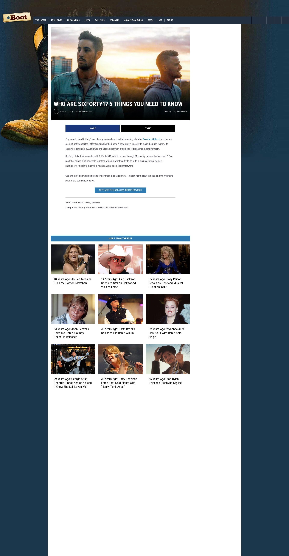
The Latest (40, 20)
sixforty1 (95, 202)
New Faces (123, 207)
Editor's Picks (84, 202)
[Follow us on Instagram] (285, 20)
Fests (151, 20)
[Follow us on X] (277, 20)
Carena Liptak (65, 111)
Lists (87, 20)
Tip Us (170, 20)
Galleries (100, 20)
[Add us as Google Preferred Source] (262, 20)
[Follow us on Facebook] (270, 20)
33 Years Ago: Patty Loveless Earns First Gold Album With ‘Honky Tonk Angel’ (119, 383)
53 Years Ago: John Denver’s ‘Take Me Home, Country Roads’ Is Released (71, 333)
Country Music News (87, 207)
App (160, 20)
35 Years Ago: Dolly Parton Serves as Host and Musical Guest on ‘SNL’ (166, 283)
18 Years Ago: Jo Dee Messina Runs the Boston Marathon (72, 281)
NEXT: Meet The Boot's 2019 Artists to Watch (120, 190)
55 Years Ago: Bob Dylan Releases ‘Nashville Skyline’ (165, 381)
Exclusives (56, 20)
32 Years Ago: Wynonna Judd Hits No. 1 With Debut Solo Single (167, 333)
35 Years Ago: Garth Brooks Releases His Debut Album (118, 331)
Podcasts (114, 20)
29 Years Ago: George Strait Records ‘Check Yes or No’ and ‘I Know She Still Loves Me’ (73, 383)
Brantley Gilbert (151, 139)
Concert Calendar (133, 20)
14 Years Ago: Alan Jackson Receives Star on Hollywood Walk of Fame (118, 283)
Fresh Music (73, 20)
